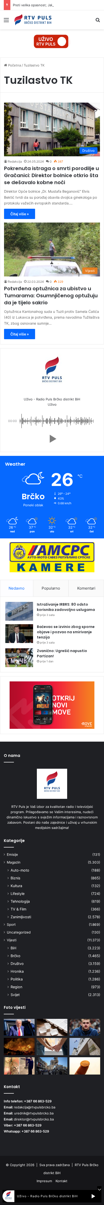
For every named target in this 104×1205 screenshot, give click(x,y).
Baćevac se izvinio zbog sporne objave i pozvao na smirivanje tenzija (66, 632)
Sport (11, 925)
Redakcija (15, 161)
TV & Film (18, 909)
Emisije (12, 855)
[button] (52, 439)
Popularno (51, 588)
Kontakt (61, 1181)
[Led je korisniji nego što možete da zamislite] (52, 1027)
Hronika (17, 971)
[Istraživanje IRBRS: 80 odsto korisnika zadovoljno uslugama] (19, 611)
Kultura (16, 886)
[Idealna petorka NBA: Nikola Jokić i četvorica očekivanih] (84, 1027)
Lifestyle (17, 893)
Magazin (13, 862)
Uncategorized (19, 932)
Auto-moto (20, 870)
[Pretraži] (97, 21)
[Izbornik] (6, 21)
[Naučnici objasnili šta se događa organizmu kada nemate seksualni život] (52, 1046)
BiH (13, 948)
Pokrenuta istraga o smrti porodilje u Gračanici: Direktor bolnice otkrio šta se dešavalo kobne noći (51, 175)
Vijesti (11, 940)
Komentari (86, 588)
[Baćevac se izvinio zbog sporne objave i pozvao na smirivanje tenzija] (19, 633)
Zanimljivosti (21, 917)
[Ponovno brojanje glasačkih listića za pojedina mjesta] (84, 1046)
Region (16, 987)
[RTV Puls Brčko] (33, 20)
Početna (14, 65)
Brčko (15, 956)
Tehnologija (20, 901)
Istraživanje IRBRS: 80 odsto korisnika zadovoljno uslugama (66, 607)
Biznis (15, 878)
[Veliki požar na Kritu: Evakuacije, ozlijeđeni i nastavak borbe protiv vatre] (19, 1046)
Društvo (17, 963)
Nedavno (16, 588)
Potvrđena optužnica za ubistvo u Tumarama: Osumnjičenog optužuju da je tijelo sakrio (51, 295)
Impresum (44, 1181)
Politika (17, 979)
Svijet (15, 995)
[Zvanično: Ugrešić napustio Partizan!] (19, 657)
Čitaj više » (19, 214)
